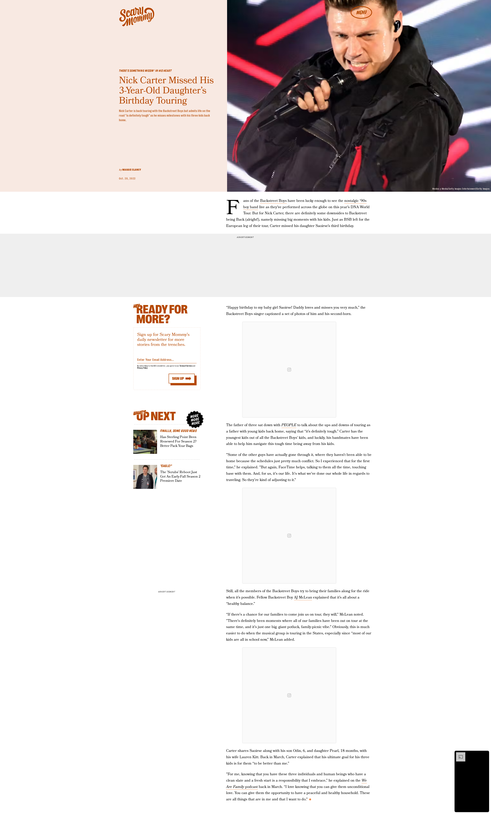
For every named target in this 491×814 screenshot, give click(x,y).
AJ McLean (303, 597)
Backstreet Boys (273, 200)
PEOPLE (288, 425)
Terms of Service (186, 366)
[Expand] (459, 754)
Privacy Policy (142, 368)
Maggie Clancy (131, 169)
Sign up (178, 378)
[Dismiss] (485, 754)
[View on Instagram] (289, 369)
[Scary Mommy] (137, 16)
